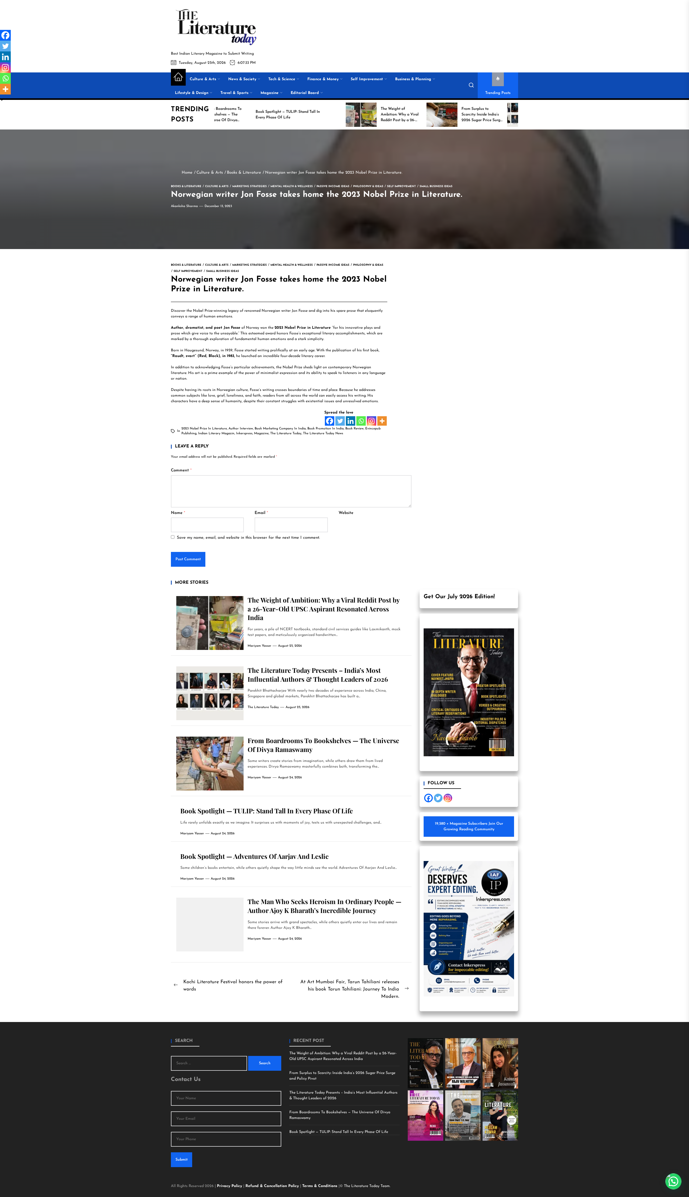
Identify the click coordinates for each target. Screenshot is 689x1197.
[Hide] (2, 99)
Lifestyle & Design (191, 93)
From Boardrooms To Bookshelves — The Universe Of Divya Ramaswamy (339, 1115)
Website (346, 513)
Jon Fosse (300, 311)
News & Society (242, 79)
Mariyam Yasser (259, 646)
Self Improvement (367, 79)
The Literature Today (263, 707)
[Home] (178, 77)
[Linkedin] (350, 421)
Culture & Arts (203, 79)
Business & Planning (413, 79)
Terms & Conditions (320, 1186)
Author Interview (241, 428)
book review (354, 428)
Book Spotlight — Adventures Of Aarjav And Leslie (254, 856)
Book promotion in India (325, 428)
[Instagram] (371, 421)
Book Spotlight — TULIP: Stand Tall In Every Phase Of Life (266, 810)
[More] (382, 421)
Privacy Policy (230, 1186)
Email (261, 513)
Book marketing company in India (280, 428)
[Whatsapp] (361, 421)
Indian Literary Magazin (216, 433)
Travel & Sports (234, 93)
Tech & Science (281, 79)
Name (178, 513)
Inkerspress (244, 433)
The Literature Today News (323, 433)
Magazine (270, 93)
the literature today (285, 433)
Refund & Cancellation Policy (272, 1186)
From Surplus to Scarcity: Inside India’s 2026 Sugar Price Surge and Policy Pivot (342, 1076)
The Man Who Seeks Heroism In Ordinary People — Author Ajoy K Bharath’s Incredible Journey (324, 906)
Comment (181, 470)
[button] (673, 1181)
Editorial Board (305, 93)
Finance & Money (323, 79)
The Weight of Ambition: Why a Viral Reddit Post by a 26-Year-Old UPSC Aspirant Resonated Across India (324, 609)
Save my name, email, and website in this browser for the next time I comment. (248, 538)
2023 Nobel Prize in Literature (204, 428)
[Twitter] (340, 421)
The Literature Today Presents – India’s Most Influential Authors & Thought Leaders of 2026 (318, 674)
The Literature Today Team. (367, 1186)
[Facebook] (329, 421)
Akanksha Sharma (184, 206)
